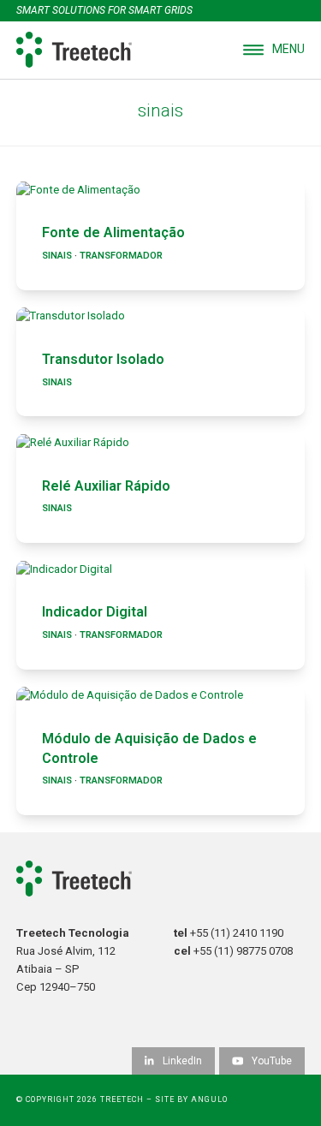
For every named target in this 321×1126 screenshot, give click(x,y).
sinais (57, 255)
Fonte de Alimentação (113, 232)
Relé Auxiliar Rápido (106, 486)
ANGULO (209, 1099)
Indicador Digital (94, 612)
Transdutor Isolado (103, 359)
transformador (121, 255)
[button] (274, 49)
